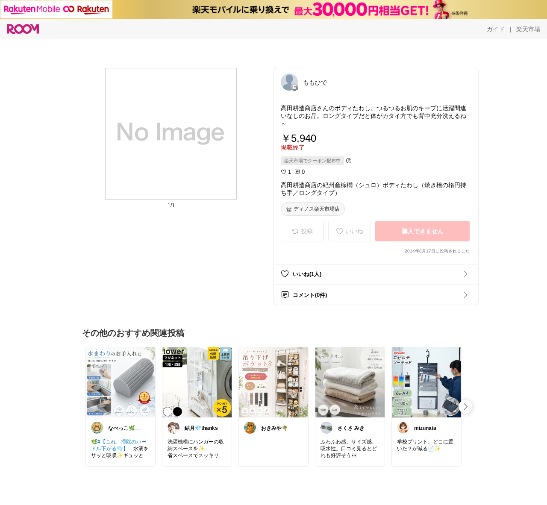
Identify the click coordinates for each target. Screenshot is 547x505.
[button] (289, 82)
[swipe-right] (465, 407)
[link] (120, 382)
